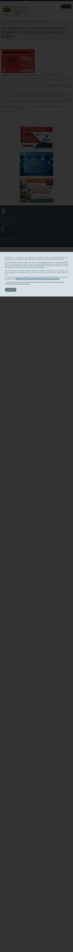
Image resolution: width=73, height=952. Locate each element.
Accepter (11, 290)
